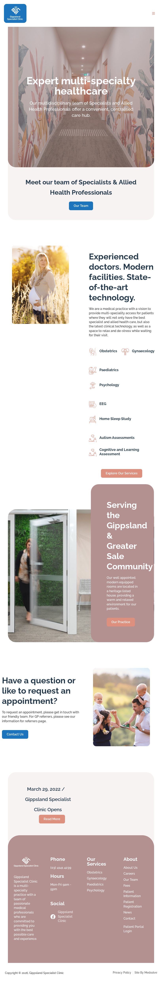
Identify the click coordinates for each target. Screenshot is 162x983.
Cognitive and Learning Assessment (119, 452)
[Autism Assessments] (92, 438)
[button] (153, 13)
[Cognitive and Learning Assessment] (92, 452)
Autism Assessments (117, 438)
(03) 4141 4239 (60, 868)
